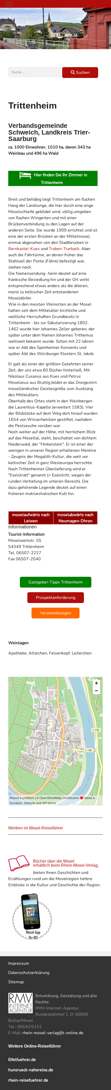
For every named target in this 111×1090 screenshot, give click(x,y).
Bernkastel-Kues (24, 249)
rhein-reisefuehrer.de (28, 1080)
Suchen (82, 72)
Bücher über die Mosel (53, 861)
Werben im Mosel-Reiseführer (35, 828)
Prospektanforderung (55, 597)
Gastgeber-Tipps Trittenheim (55, 582)
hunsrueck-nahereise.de (30, 1070)
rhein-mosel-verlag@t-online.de (52, 1033)
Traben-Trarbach (64, 249)
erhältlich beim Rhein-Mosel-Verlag (65, 865)
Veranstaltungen (55, 613)
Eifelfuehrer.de (22, 1059)
